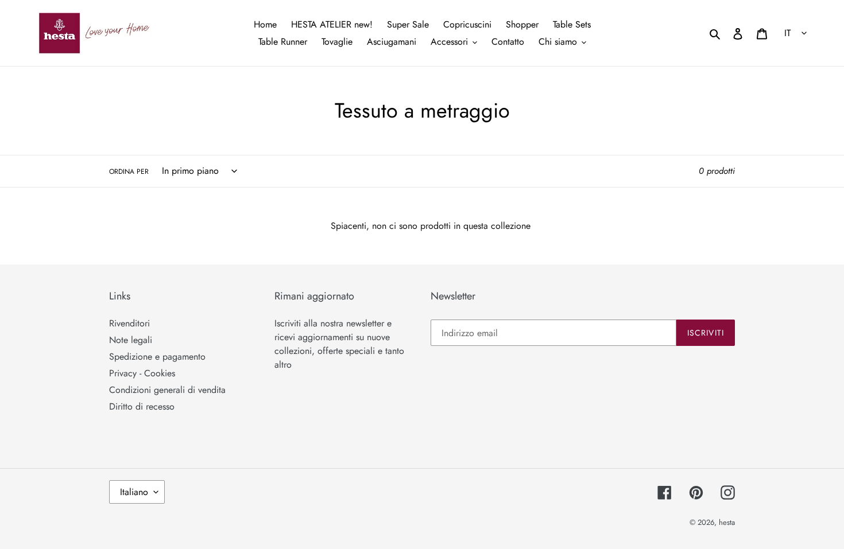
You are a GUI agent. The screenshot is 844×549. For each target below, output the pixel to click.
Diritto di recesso (142, 406)
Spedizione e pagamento (157, 356)
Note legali (130, 339)
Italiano (134, 492)
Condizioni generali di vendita (167, 389)
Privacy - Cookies (142, 373)
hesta (727, 522)
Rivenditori (129, 323)
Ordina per (129, 171)
